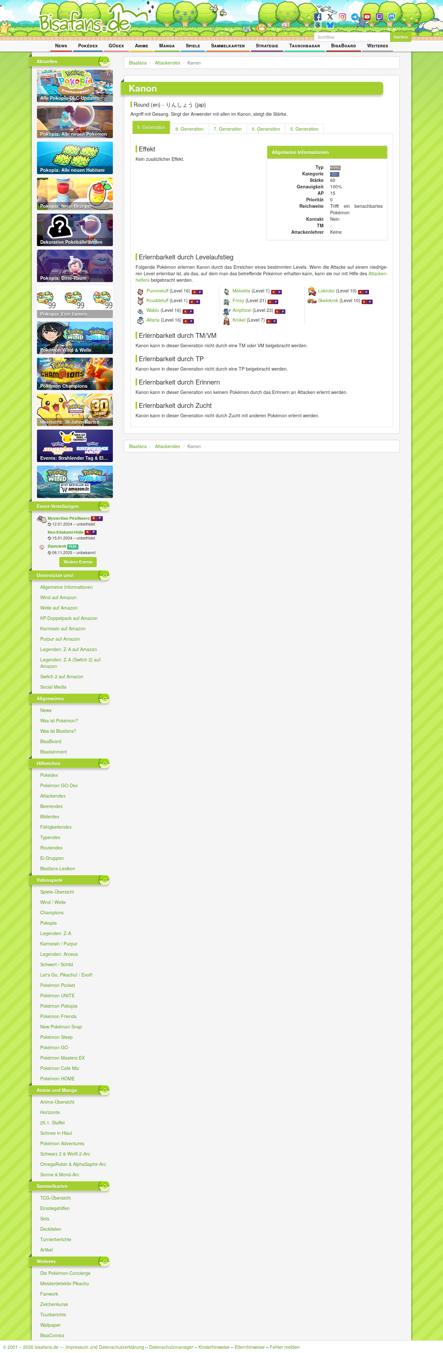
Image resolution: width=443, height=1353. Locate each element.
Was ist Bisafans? (58, 731)
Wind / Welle (53, 902)
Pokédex (88, 45)
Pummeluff (157, 290)
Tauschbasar (304, 45)
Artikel (46, 1249)
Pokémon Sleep (56, 1037)
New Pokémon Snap (61, 1026)
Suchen (401, 37)
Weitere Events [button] (78, 562)
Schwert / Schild (56, 964)
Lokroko (326, 290)
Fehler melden (285, 1347)
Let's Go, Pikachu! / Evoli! (66, 974)
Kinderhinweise (214, 1347)
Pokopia (48, 923)
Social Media (53, 686)
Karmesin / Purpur (59, 943)
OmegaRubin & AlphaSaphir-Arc (73, 1164)
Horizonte (50, 1112)
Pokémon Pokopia (59, 1006)
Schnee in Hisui (56, 1133)
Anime (141, 45)
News (61, 45)
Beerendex (51, 806)
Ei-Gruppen (52, 858)
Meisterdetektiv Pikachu (64, 1283)
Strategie (267, 45)
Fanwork (49, 1293)
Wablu (153, 310)
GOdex (116, 45)
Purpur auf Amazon (60, 638)
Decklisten (50, 1229)
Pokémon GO (54, 1047)
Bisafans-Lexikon (57, 868)
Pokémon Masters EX (62, 1057)
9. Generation (151, 127)
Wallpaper (50, 1325)
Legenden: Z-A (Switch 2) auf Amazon (70, 662)
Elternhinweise (250, 1347)
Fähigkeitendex (56, 827)
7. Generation (228, 128)
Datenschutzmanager (171, 1347)
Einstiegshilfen (55, 1208)
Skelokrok (328, 300)
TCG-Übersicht (55, 1197)
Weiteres (377, 45)
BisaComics (52, 1335)
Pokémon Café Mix (59, 1068)
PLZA (72, 546)
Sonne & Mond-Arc (59, 1174)
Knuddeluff (157, 300)
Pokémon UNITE (57, 995)
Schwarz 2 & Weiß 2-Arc (65, 1153)
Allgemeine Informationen (66, 587)
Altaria (153, 319)
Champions (52, 912)
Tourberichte (53, 1314)
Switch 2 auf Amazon (61, 676)
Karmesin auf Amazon (63, 628)
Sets (44, 1218)
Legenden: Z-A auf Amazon (68, 649)
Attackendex (53, 795)
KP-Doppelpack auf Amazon (69, 618)
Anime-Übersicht (57, 1101)
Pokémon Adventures (62, 1143)
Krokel (239, 319)
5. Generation (304, 128)
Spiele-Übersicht (57, 891)
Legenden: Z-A (55, 933)
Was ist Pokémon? (59, 720)
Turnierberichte (55, 1239)
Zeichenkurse (54, 1304)
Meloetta (241, 290)
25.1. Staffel (52, 1122)
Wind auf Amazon (58, 597)
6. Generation (266, 128)
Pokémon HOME (57, 1078)
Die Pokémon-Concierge (65, 1273)
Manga (167, 45)
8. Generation (189, 128)
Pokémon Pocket (57, 985)
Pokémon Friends (58, 1016)
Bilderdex (49, 816)
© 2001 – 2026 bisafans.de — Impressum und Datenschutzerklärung (73, 1347)
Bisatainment (53, 751)
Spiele (193, 45)
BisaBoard (343, 45)
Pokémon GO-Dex (59, 785)
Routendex (51, 847)
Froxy (238, 300)
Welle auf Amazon (59, 607)
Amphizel (242, 310)
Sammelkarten (228, 45)
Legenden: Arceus (59, 954)
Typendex (50, 837)
